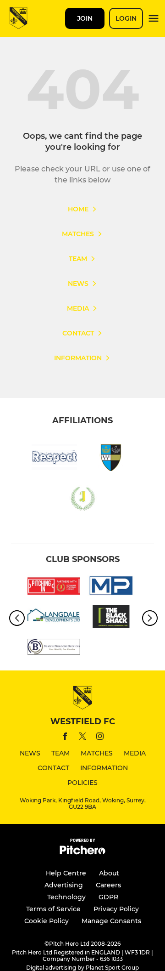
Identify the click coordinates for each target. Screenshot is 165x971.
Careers (108, 885)
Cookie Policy (46, 921)
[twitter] (82, 737)
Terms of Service (53, 909)
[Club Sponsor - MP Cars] (111, 588)
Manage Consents (111, 921)
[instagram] (99, 738)
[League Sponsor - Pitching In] (54, 588)
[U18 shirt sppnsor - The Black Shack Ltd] (111, 618)
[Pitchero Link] (82, 852)
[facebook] (65, 738)
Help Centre (66, 873)
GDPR (108, 897)
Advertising (63, 885)
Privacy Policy (116, 909)
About (109, 873)
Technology (66, 897)
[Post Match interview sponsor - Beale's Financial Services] (54, 648)
